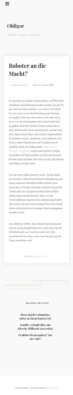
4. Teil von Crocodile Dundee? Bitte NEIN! (23, 285)
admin (35, 85)
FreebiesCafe (52, 388)
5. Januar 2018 (46, 85)
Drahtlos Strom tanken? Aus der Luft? (51, 281)
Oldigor (15, 26)
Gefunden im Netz (40, 257)
